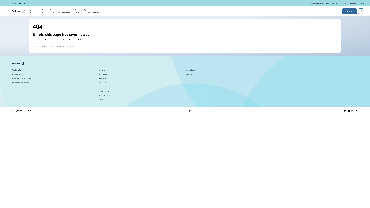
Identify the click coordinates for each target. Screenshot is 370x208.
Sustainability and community (109, 87)
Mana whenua (103, 78)
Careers (101, 99)
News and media (104, 95)
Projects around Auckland (21, 83)
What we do (103, 83)
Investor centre (104, 91)
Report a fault (17, 74)
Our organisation (104, 74)
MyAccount (349, 11)
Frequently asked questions (21, 78)
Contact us (188, 74)
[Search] (334, 46)
